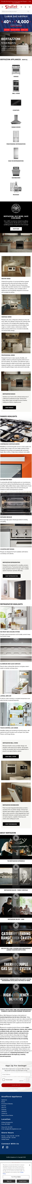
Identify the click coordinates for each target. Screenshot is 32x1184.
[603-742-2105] (25, 7)
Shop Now (16, 229)
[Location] (21, 7)
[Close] (29, 1165)
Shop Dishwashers (11, 824)
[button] (2, 7)
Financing (3, 1109)
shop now (6, 29)
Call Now (17, 3)
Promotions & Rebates (7, 1103)
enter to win (24, 29)
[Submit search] (28, 11)
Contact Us (4, 1113)
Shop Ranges (9, 407)
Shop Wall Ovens (10, 756)
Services (3, 1105)
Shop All (25, 59)
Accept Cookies (22, 1181)
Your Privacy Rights (16, 1176)
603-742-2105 (8, 1127)
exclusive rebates (15, 29)
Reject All (9, 1181)
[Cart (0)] (29, 7)
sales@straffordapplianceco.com (13, 1129)
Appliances (4, 1100)
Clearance (4, 1111)
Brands (3, 1101)
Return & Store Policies (7, 1115)
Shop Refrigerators (11, 576)
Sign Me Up (16, 1085)
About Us (3, 1107)
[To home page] (12, 7)
